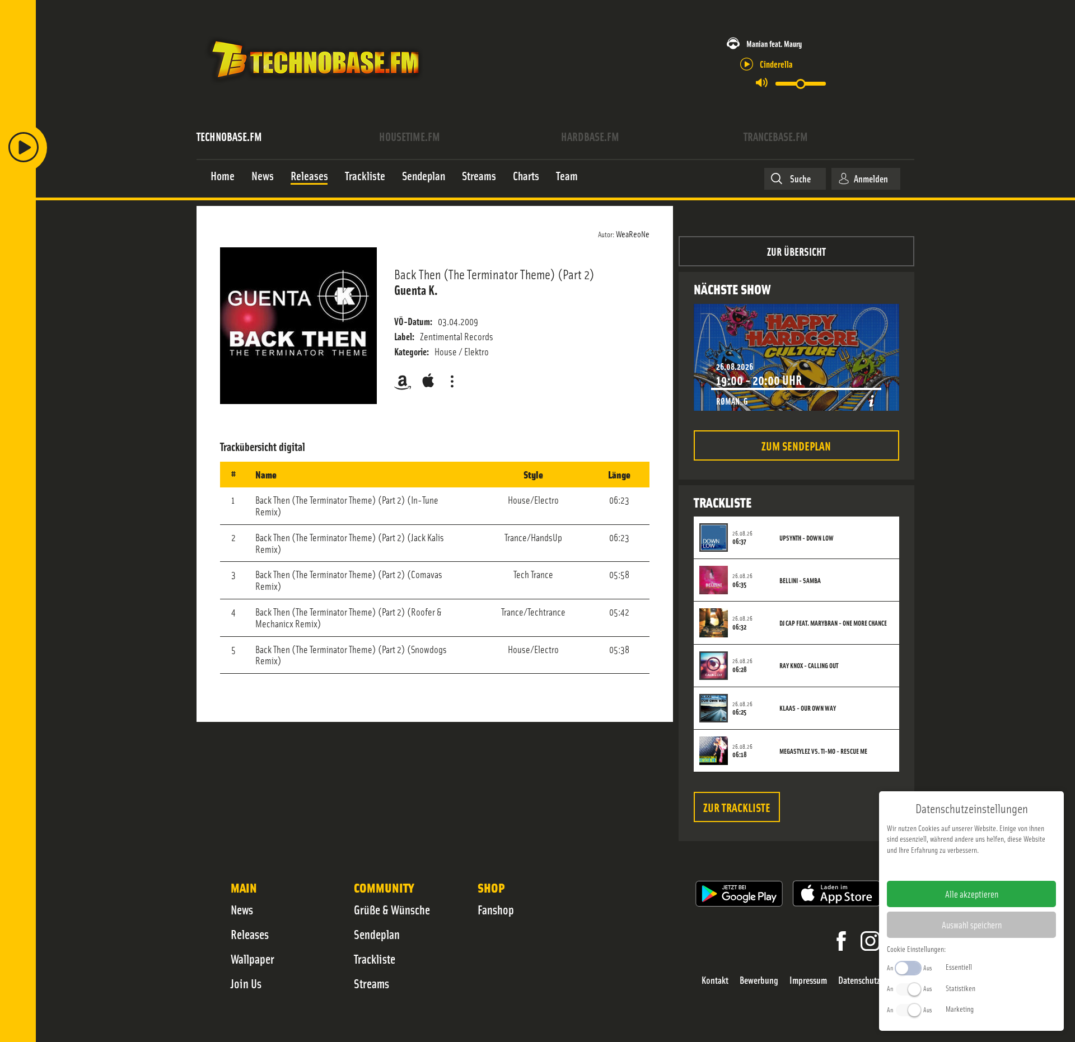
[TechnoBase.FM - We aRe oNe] (314, 86)
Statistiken (960, 988)
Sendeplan (377, 934)
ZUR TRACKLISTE (736, 806)
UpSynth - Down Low (806, 537)
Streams (371, 983)
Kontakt (715, 980)
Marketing (960, 1008)
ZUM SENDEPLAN (796, 445)
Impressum (808, 980)
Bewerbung (759, 980)
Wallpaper (252, 958)
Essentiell (959, 966)
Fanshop (496, 909)
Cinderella (776, 63)
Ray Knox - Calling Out (808, 665)
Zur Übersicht (796, 251)
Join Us (246, 983)
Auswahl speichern (972, 924)
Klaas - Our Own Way (807, 707)
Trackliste (374, 958)
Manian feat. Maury (774, 43)
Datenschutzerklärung (991, 867)
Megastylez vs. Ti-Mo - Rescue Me (823, 751)
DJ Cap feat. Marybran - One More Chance (833, 622)
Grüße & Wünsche (392, 909)
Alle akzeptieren (971, 893)
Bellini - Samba (800, 580)
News (242, 909)
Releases (250, 934)
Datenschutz (859, 980)
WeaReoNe (632, 233)
